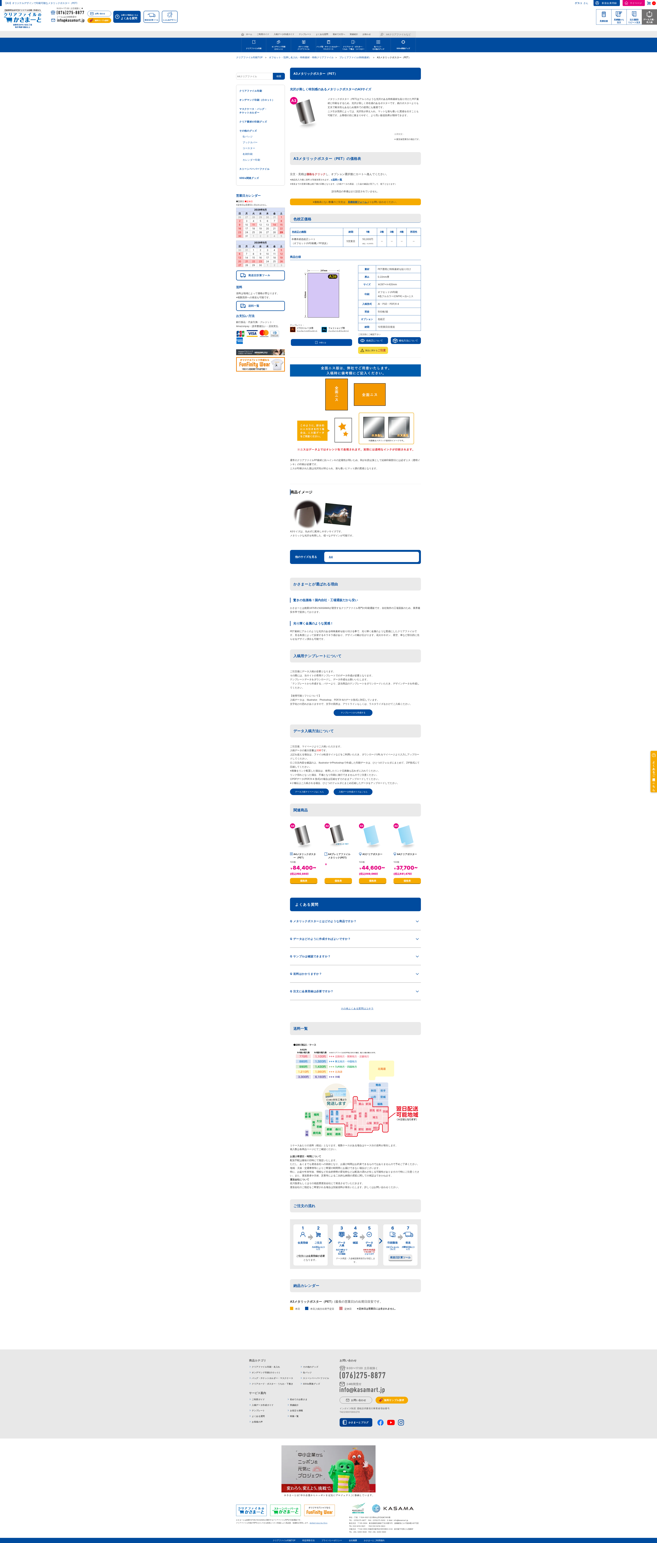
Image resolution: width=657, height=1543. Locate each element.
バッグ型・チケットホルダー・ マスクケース (328, 48)
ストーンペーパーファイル (254, 168)
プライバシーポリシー (331, 1540)
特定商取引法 (308, 1540)
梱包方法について (408, 340)
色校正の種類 (299, 231)
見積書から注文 (619, 21)
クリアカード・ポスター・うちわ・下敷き (272, 1383)
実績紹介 (354, 34)
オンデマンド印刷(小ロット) (266, 1372)
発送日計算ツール (151, 20)
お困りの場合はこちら (129, 17)
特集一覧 (294, 1416)
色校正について (374, 340)
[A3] (372, 848)
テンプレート (305, 34)
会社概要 (353, 1540)
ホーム (249, 34)
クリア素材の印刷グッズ (253, 121)
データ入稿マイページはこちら (309, 791)
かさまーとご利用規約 (374, 1540)
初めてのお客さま (298, 1399)
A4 (331, 557)
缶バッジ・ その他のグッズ (378, 48)
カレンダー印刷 (251, 159)
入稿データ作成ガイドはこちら (353, 791)
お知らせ (367, 34)
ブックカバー (250, 142)
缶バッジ (248, 136)
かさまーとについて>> (318, 1523)
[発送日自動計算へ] (260, 275)
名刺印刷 (248, 153)
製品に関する (375, 350)
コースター (249, 148)
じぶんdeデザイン (170, 20)
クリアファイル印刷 (253, 48)
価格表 (303, 880)
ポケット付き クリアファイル (304, 48)
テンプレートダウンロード (307, 331)
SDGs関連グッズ (403, 48)
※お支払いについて (318, 1248)
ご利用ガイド (263, 34)
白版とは (322, 342)
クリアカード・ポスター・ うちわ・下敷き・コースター (353, 48)
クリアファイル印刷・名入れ (266, 1367)
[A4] (303, 848)
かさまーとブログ (359, 1422)
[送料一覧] (260, 306)
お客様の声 (257, 1422)
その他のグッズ (248, 130)
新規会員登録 (609, 3)
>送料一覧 (336, 179)
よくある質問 (322, 34)
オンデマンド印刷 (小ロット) (278, 48)
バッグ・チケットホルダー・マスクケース (272, 1378)
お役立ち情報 (296, 1410)
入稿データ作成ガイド (284, 34)
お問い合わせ (100, 14)
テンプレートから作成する (353, 712)
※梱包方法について (408, 1248)
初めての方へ (339, 34)
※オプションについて (392, 1248)
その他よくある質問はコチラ (357, 1008)
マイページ (636, 3)
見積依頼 (604, 21)
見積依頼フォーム (357, 201)
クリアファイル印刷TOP (284, 1540)
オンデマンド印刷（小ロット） (257, 99)
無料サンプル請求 (101, 20)
